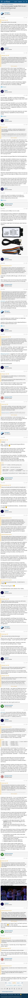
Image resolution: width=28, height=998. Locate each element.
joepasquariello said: (5, 336)
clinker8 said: (3, 20)
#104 (26, 124)
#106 (26, 208)
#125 (26, 963)
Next (18, 982)
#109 (26, 315)
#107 (26, 263)
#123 (26, 908)
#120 (26, 724)
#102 (26, 52)
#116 (26, 596)
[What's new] (24, 1)
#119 (26, 710)
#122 (26, 858)
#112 (26, 401)
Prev (10, 982)
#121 (26, 780)
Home (18, 994)
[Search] (26, 1)
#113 (26, 437)
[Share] (24, 17)
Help (15, 994)
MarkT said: (3, 127)
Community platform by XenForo (11, 996)
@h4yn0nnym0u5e (5, 353)
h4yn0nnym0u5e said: (5, 265)
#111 (26, 371)
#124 (26, 935)
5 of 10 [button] (14, 982)
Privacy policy (10, 994)
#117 (26, 631)
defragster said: (4, 55)
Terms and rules (4, 994)
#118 (26, 662)
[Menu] (1, 1)
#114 (26, 482)
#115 (26, 515)
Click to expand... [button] (14, 66)
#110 (26, 334)
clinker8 (3, 9)
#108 (26, 289)
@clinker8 (3, 301)
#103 (26, 95)
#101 (26, 17)
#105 (26, 193)
